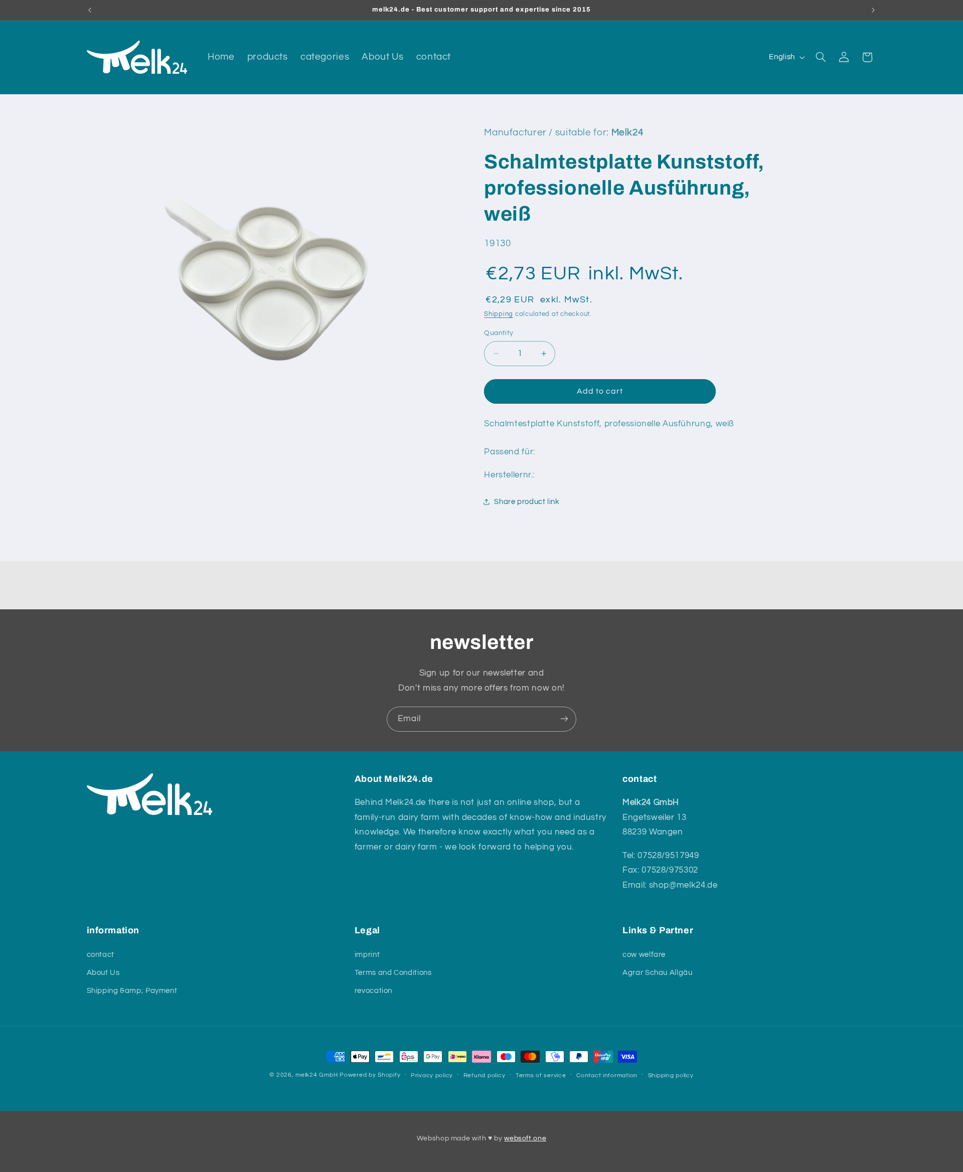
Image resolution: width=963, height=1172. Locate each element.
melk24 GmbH (316, 1075)
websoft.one (525, 1138)
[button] (820, 57)
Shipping (498, 314)
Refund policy (484, 1075)
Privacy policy (432, 1075)
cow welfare (644, 954)
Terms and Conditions (393, 972)
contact (100, 954)
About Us (103, 972)
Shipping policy (671, 1075)
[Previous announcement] (90, 10)
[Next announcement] (873, 10)
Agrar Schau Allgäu (657, 972)
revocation (373, 990)
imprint (367, 954)
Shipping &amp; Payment (132, 990)
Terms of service (541, 1075)
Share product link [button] (526, 502)
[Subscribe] (564, 719)
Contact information (606, 1075)
